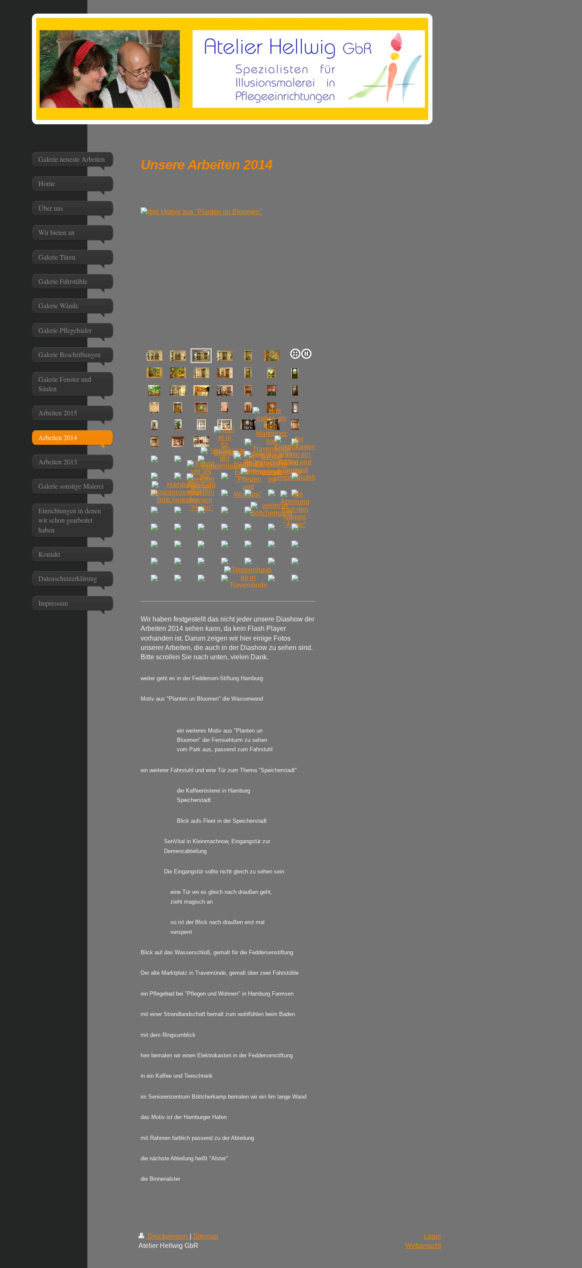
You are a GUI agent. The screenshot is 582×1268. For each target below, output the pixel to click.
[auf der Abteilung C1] (178, 355)
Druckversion (168, 1236)
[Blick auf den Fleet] (295, 390)
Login (432, 1236)
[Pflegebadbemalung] (271, 475)
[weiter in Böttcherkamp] (271, 509)
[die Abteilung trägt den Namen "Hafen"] (201, 492)
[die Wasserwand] (225, 355)
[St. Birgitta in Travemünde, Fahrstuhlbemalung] (295, 424)
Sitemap (205, 1236)
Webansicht (423, 1245)
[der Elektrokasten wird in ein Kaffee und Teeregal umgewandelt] (295, 458)
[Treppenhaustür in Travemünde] (248, 577)
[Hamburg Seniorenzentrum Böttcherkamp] (178, 492)
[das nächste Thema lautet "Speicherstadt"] (178, 390)
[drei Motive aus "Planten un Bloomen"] (228, 276)
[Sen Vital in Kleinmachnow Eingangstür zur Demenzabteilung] (154, 407)
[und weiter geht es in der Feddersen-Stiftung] (154, 355)
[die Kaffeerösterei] (248, 390)
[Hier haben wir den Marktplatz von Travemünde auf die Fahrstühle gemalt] (272, 441)
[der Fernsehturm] (248, 372)
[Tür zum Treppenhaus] (224, 407)
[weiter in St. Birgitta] (224, 441)
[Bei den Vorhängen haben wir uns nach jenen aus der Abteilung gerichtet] (177, 407)
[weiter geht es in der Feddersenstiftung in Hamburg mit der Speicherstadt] (248, 424)
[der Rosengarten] (294, 373)
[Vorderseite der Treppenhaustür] (224, 458)
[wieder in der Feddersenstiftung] (271, 458)
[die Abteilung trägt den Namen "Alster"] (294, 509)
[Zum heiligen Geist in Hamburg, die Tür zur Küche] (201, 424)
